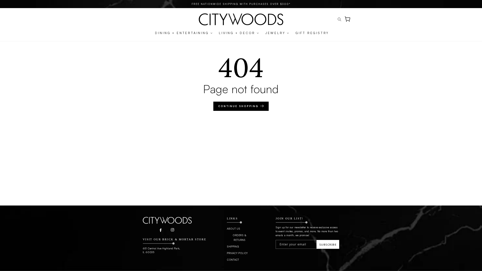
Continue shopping (239, 106)
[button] (182, 33)
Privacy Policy (237, 253)
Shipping (233, 246)
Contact (233, 259)
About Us (233, 228)
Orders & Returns (239, 237)
